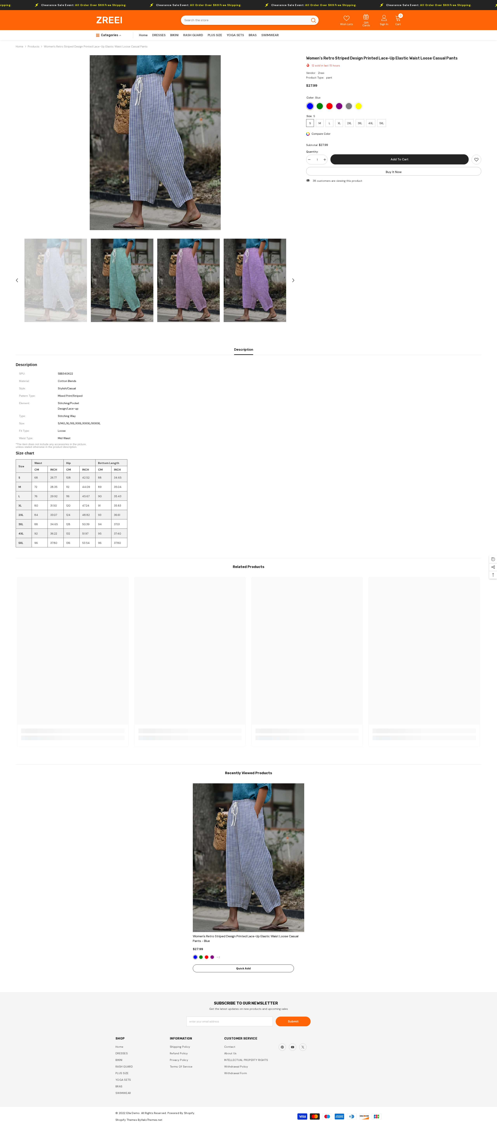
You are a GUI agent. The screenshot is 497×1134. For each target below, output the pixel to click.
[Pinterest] (282, 1047)
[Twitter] (303, 1047)
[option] (155, 142)
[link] (366, 20)
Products (33, 46)
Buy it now (394, 172)
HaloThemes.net (151, 1120)
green (201, 957)
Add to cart (399, 159)
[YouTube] (292, 1047)
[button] (17, 280)
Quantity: (312, 151)
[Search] (250, 20)
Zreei (321, 73)
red (206, 957)
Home (19, 46)
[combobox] (244, 20)
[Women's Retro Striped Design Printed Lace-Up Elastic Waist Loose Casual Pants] (248, 857)
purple (212, 957)
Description (243, 349)
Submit (293, 1021)
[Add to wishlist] (476, 159)
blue (195, 957)
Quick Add (243, 968)
